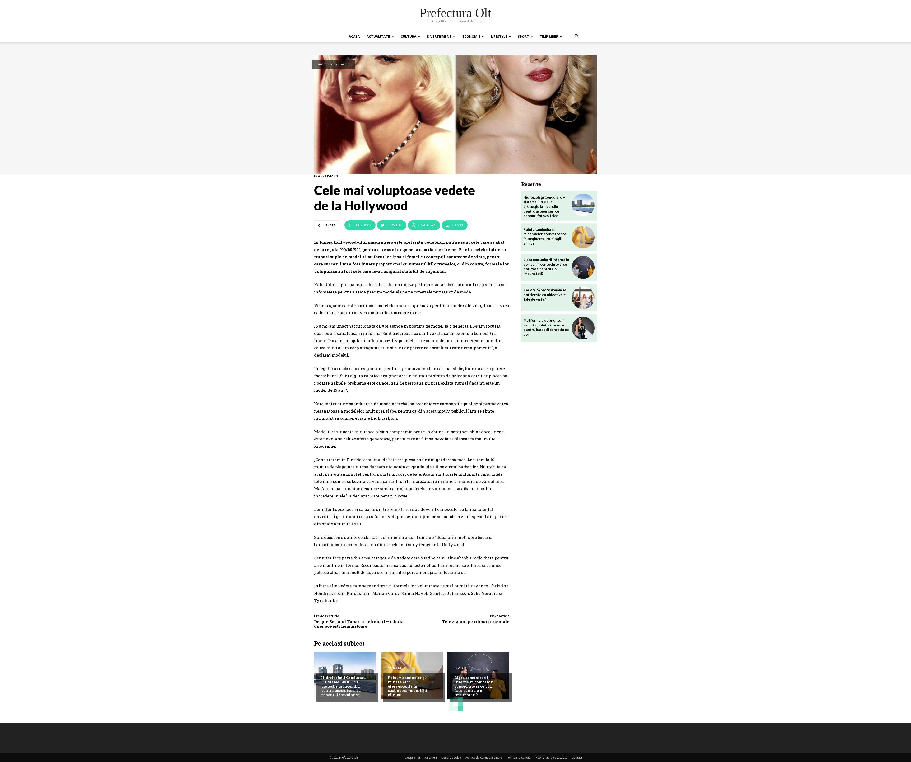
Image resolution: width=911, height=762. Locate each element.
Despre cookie (451, 758)
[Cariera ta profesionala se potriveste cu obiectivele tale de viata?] (583, 297)
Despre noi (412, 758)
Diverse (461, 668)
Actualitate (378, 36)
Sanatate (395, 668)
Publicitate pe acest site (551, 758)
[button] (576, 37)
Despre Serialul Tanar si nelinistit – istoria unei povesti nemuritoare (359, 624)
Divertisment (439, 36)
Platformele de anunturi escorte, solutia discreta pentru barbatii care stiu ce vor (546, 327)
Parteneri (430, 758)
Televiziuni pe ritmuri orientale (475, 621)
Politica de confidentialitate (483, 758)
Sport (523, 36)
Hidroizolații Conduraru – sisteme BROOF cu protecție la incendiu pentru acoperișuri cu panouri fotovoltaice (343, 686)
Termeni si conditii (519, 758)
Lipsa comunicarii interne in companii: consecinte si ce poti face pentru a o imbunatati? (474, 686)
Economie (471, 36)
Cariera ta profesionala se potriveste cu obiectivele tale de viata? (545, 294)
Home (322, 64)
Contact (577, 758)
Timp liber (549, 36)
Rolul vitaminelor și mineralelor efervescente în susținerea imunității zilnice (407, 686)
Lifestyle (499, 36)
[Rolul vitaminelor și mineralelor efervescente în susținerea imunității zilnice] (583, 237)
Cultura (408, 36)
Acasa (354, 36)
